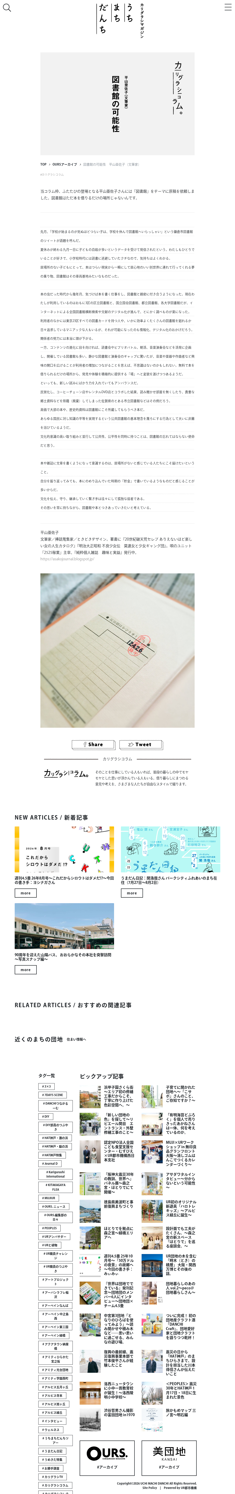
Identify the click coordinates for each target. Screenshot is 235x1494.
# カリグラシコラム (55, 1485)
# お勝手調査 (50, 1468)
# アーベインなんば (55, 1305)
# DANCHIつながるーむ (55, 1105)
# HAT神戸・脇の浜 (55, 1146)
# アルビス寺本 (52, 1395)
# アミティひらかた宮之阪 (55, 1359)
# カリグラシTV (52, 1476)
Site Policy (150, 1487)
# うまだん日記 (52, 1451)
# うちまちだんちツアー (55, 1440)
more (26, 893)
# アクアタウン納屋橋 (55, 1346)
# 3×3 (46, 1086)
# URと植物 (49, 1245)
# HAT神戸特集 (52, 1155)
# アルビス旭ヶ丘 (53, 1404)
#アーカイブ (107, 1467)
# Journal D (50, 1163)
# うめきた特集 (52, 1459)
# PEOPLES (49, 1228)
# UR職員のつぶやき (56, 1268)
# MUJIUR (48, 1198)
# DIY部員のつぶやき (55, 1127)
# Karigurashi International (55, 1174)
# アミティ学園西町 (55, 1378)
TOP (43, 164)
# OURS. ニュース (53, 1206)
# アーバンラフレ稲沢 (55, 1294)
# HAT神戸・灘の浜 (55, 1137)
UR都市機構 (189, 1487)
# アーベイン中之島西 (55, 1316)
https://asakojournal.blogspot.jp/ (67, 559)
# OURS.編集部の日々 (55, 1217)
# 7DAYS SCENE (52, 1095)
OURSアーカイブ (65, 164)
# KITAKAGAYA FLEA (55, 1187)
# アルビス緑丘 (52, 1412)
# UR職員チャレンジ (56, 1256)
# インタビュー (52, 1421)
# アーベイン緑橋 (53, 1335)
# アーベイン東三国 (55, 1326)
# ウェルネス (50, 1429)
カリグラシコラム (53, 174)
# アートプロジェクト (55, 1281)
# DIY (45, 1116)
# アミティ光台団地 (55, 1369)
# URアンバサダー (54, 1236)
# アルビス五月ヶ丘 (55, 1387)
